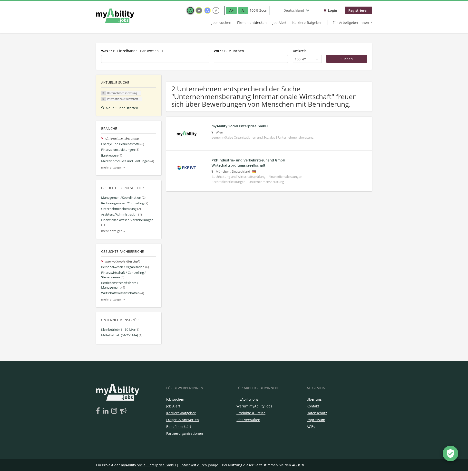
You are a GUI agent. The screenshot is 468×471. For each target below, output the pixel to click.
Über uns (314, 399)
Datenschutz (317, 413)
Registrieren (358, 10)
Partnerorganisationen (184, 433)
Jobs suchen (221, 22)
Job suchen (175, 399)
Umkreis (299, 50)
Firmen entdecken (252, 22)
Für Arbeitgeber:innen (351, 22)
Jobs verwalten (248, 419)
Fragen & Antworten (182, 419)
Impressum (316, 419)
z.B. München (229, 50)
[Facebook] (99, 411)
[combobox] (155, 59)
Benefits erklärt (178, 426)
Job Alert (279, 22)
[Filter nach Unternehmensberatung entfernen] (103, 138)
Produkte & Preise (250, 413)
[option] (190, 10)
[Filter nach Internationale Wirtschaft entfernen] (103, 261)
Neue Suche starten (122, 108)
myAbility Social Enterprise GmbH (148, 465)
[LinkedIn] (106, 411)
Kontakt (313, 406)
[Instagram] (115, 411)
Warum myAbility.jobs (254, 406)
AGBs (311, 426)
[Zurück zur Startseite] (115, 16)
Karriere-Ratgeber (307, 22)
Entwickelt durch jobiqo (199, 465)
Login (332, 10)
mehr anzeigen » (113, 167)
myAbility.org (247, 399)
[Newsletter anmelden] (123, 411)
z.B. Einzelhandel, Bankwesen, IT (132, 50)
